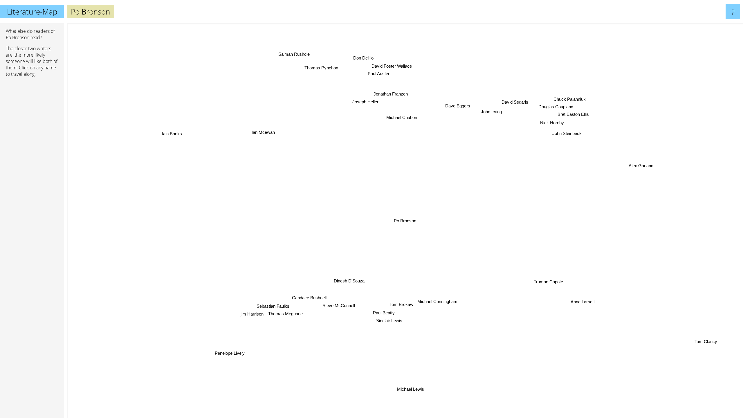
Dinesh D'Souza (348, 281)
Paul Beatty (383, 314)
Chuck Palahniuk (569, 99)
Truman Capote (548, 282)
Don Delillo (363, 58)
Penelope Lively (229, 353)
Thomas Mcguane (285, 314)
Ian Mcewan (262, 132)
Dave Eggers (457, 106)
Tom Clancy (705, 342)
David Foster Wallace (391, 66)
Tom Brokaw (400, 307)
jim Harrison (252, 315)
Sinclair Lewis (389, 322)
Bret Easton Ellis (573, 115)
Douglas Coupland (555, 107)
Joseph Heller (365, 102)
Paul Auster (378, 74)
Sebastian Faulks (274, 307)
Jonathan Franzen (390, 94)
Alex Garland (641, 166)
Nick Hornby (552, 123)
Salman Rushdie (293, 54)
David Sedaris (514, 102)
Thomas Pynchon (321, 68)
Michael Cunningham (429, 300)
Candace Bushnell (309, 297)
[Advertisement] (32, 170)
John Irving (491, 111)
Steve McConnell (339, 305)
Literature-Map (32, 11)
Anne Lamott (582, 302)
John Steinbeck (567, 133)
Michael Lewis (414, 390)
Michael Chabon (402, 118)
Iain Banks (171, 134)
